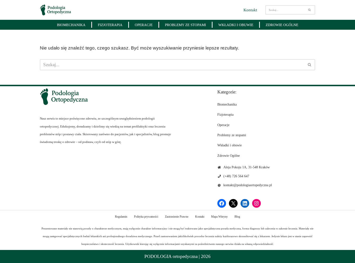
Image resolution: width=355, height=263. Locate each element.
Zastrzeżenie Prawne (176, 216)
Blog (237, 216)
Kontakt (250, 10)
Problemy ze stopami (185, 25)
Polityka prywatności (146, 216)
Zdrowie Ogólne (282, 25)
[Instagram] (256, 203)
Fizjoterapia (110, 25)
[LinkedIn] (245, 203)
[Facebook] (221, 203)
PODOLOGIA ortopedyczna (171, 256)
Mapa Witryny (219, 216)
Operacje (144, 25)
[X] (233, 203)
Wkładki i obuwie (235, 25)
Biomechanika (71, 25)
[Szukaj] (309, 9)
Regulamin (121, 216)
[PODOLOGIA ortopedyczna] (55, 9)
